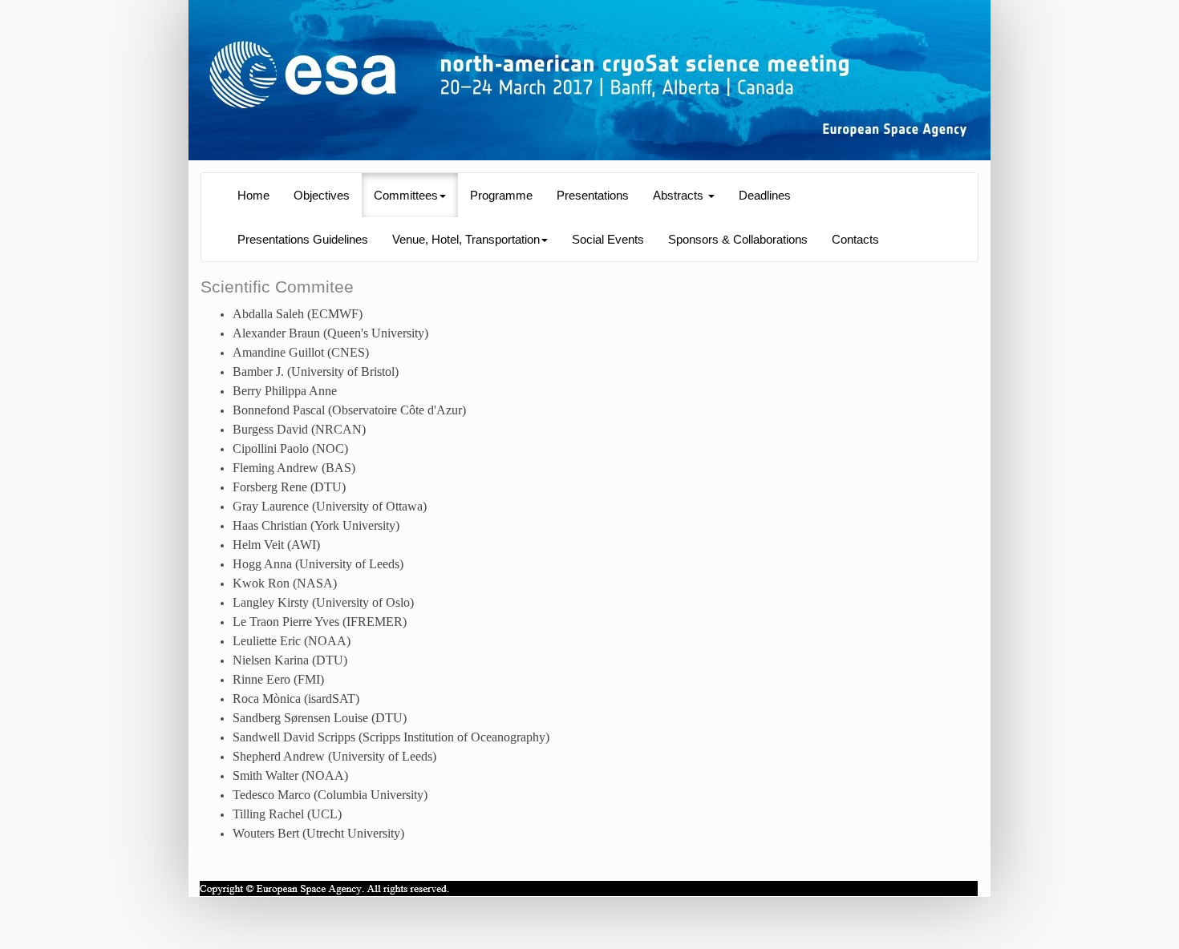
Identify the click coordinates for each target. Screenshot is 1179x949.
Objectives (322, 195)
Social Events (608, 239)
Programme (501, 195)
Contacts (855, 239)
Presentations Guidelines (302, 239)
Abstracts (680, 195)
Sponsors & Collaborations (738, 239)
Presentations (593, 195)
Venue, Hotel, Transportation (466, 239)
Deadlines (765, 195)
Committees (406, 195)
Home (253, 195)
